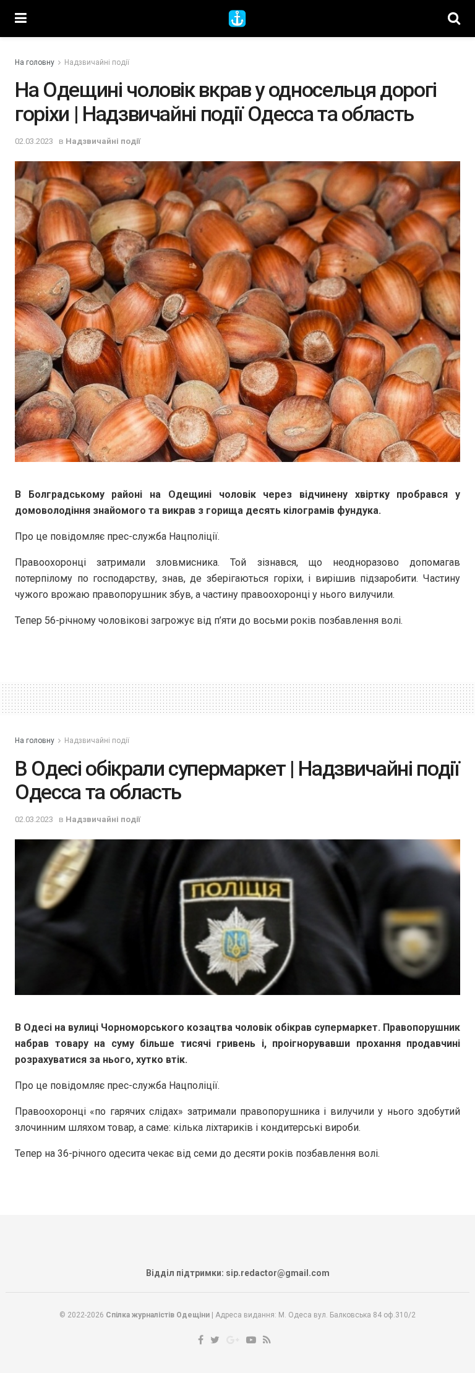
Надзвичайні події (96, 62)
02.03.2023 (34, 141)
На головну (34, 62)
